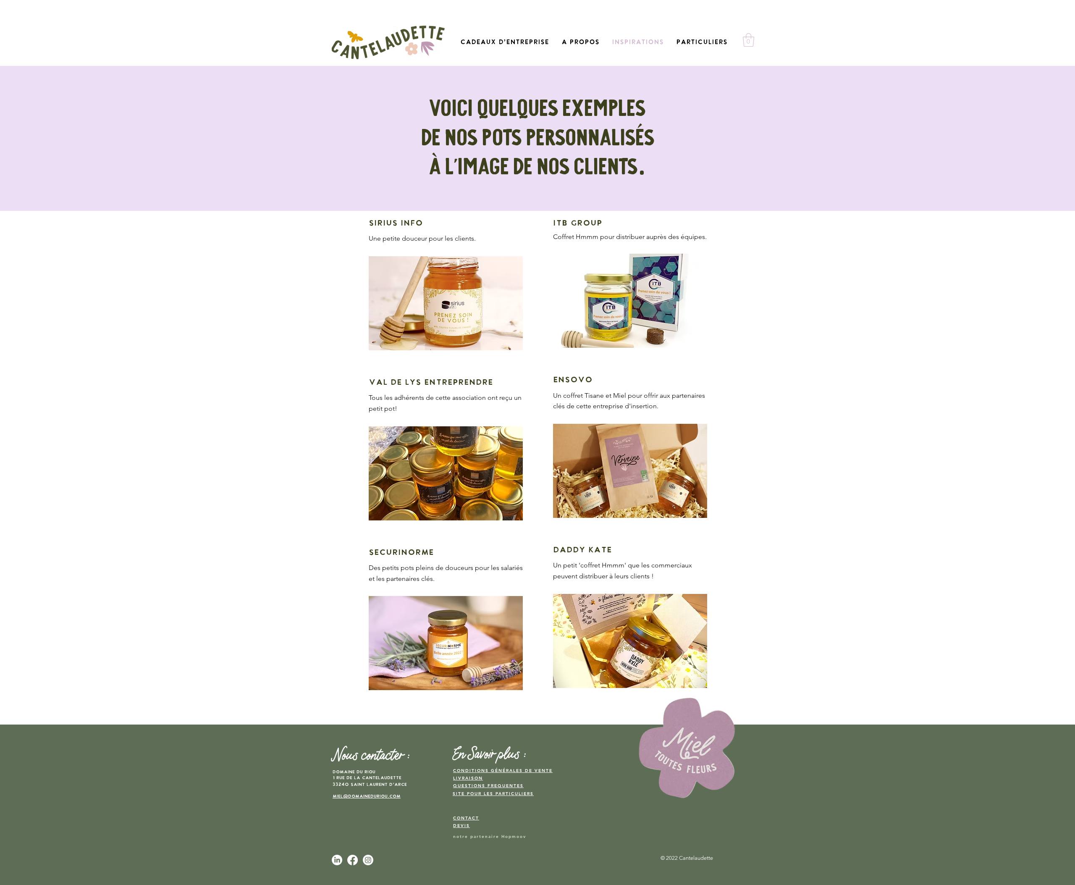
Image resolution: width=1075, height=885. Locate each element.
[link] (748, 40)
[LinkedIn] (337, 860)
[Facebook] (352, 860)
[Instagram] (368, 860)
